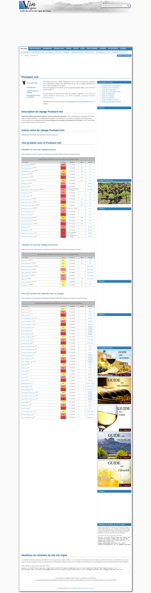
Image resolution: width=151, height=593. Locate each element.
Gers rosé (24, 377)
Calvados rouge (25, 196)
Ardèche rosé (25, 312)
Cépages (57, 52)
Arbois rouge (25, 177)
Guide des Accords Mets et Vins (111, 92)
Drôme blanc (25, 364)
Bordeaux (52, 95)
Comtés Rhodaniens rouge (28, 324)
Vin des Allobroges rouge (27, 417)
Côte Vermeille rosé (26, 330)
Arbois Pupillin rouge (26, 168)
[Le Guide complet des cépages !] (114, 486)
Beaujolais (77, 95)
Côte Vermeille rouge (26, 333)
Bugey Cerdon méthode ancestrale (30, 189)
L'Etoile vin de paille (26, 217)
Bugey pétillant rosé (26, 275)
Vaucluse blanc (25, 402)
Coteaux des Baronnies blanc (28, 346)
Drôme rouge (25, 371)
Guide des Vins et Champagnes (111, 86)
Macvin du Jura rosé (26, 220)
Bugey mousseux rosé (27, 269)
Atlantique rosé (25, 183)
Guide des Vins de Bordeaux (110, 88)
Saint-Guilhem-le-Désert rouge (29, 399)
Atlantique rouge (25, 186)
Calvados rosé (25, 193)
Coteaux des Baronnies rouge (28, 352)
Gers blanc (24, 374)
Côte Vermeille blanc (26, 327)
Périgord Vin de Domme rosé (28, 233)
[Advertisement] (75, 30)
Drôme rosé (24, 368)
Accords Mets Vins (38, 52)
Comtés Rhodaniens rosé (27, 321)
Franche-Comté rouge (27, 214)
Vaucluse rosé (25, 405)
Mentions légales (77, 588)
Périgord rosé (25, 227)
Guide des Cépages (108, 96)
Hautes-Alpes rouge (26, 389)
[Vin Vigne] (36, 11)
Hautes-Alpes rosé (26, 386)
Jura (86, 93)
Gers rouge (24, 380)
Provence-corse (48, 97)
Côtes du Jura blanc (26, 282)
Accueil (70, 588)
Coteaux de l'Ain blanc (27, 337)
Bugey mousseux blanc (27, 266)
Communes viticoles (118, 52)
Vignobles (66, 52)
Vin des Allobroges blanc (27, 411)
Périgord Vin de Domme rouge (29, 236)
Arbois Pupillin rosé (26, 165)
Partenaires (86, 588)
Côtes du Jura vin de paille (28, 205)
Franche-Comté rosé (26, 211)
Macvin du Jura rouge (27, 224)
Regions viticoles (77, 52)
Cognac (45, 95)
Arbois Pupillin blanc (26, 263)
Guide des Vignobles (108, 98)
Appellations (89, 52)
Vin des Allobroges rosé (27, 414)
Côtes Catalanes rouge (27, 361)
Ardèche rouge (25, 315)
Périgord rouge (25, 230)
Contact (92, 588)
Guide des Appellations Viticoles (111, 102)
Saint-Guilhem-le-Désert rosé (28, 395)
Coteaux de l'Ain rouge (27, 343)
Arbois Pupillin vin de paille (28, 171)
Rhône (71, 95)
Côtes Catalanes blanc (27, 355)
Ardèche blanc (25, 309)
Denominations (100, 52)
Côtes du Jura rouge (26, 202)
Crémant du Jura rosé (27, 208)
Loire (66, 95)
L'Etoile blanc (25, 285)
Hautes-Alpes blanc (26, 383)
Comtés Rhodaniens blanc (28, 318)
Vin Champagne (25, 52)
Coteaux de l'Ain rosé (27, 340)
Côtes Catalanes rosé (27, 358)
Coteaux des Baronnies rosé (28, 349)
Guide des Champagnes (109, 90)
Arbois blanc (24, 260)
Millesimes (49, 52)
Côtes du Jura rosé (26, 199)
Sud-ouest (91, 93)
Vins (108, 52)
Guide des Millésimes (108, 94)
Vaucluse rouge (25, 408)
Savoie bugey (59, 95)
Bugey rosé (24, 278)
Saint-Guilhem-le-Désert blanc (28, 392)
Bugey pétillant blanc (26, 272)
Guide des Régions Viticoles (110, 100)
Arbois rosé (24, 174)
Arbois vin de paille (26, 180)
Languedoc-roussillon (88, 95)
